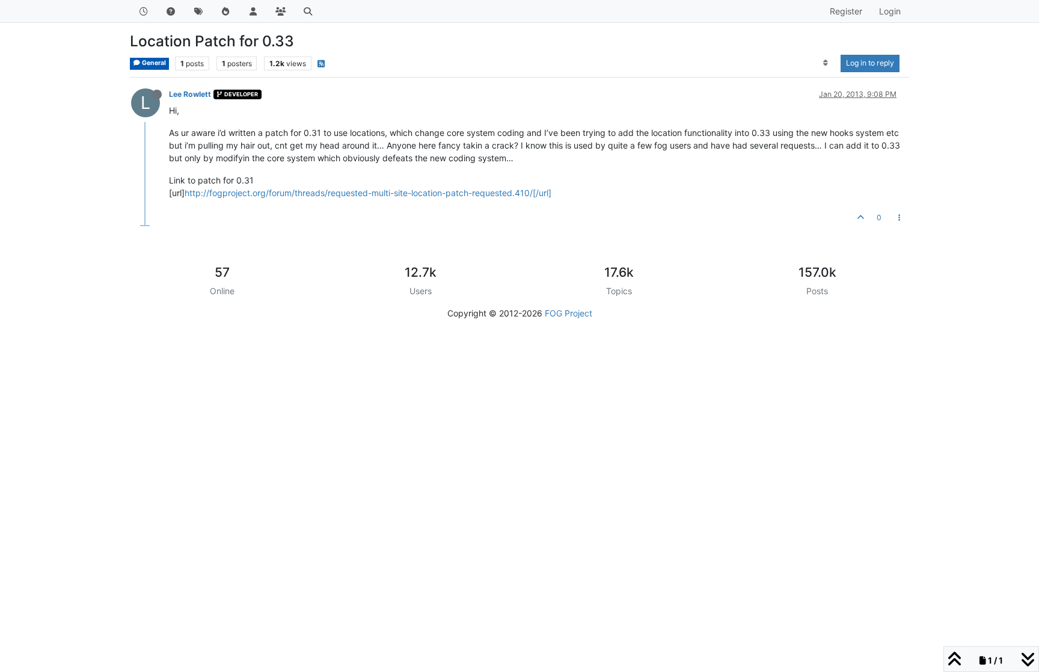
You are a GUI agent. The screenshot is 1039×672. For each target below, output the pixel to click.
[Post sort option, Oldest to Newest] (826, 63)
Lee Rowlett (190, 94)
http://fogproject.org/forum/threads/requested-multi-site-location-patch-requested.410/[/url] (368, 193)
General (153, 63)
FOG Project (568, 313)
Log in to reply (870, 62)
